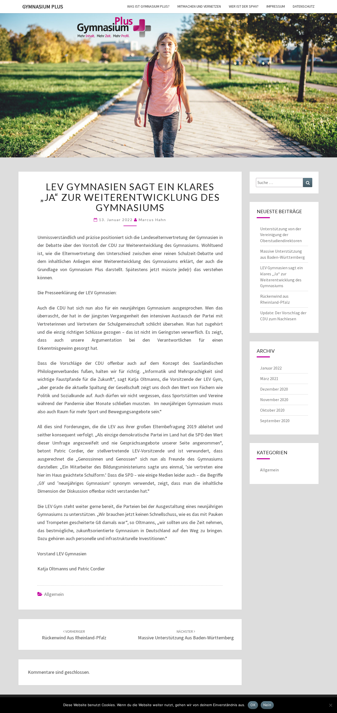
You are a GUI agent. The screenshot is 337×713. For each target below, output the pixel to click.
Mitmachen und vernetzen (199, 6)
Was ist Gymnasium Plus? (148, 6)
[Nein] (330, 705)
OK (252, 705)
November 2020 (274, 399)
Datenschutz (304, 6)
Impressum (275, 6)
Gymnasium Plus (42, 6)
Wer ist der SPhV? (244, 6)
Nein (267, 705)
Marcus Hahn (152, 219)
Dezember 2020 (274, 389)
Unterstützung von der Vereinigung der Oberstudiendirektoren (281, 234)
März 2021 (269, 378)
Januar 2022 (271, 368)
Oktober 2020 (272, 410)
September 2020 (275, 420)
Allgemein (54, 594)
